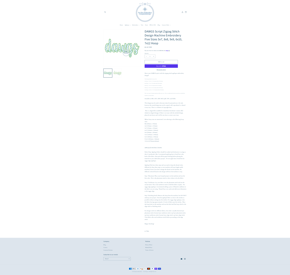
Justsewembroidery (138, 271)
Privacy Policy (148, 245)
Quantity (147, 53)
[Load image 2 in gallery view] (117, 73)
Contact (105, 247)
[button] (105, 12)
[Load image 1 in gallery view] (107, 73)
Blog (104, 245)
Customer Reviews (108, 250)
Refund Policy (148, 247)
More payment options (161, 69)
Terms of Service (149, 250)
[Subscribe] (129, 259)
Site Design (145, 271)
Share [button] (147, 231)
